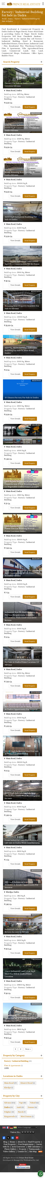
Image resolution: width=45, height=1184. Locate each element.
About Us (21, 1142)
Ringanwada (9, 1116)
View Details (15, 107)
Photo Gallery (10, 1149)
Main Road (9, 1083)
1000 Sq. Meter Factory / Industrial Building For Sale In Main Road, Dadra (21, 350)
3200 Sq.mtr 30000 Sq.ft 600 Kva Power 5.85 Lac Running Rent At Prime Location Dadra (20, 528)
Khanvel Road (27, 1083)
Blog (5, 1142)
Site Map (33, 1151)
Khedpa (7, 1088)
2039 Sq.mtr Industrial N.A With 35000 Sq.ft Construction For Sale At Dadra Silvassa (22, 128)
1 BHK (6, 1068)
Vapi (21, 1103)
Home (4, 19)
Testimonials (34, 1149)
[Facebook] (4, 1138)
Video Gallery (9, 1151)
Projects (22, 1149)
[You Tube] (17, 1138)
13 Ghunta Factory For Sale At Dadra (22, 398)
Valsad (33, 1103)
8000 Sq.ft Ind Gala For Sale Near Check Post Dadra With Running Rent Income (22, 795)
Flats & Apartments (12, 1066)
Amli (19, 1107)
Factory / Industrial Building (16, 1061)
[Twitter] (8, 1138)
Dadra (10, 19)
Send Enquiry (29, 107)
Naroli (20, 1112)
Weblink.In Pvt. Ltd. (31, 1160)
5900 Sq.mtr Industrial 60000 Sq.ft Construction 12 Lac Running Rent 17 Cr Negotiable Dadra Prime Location (22, 484)
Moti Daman (26, 1116)
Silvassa (7, 1103)
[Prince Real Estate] (23, 4)
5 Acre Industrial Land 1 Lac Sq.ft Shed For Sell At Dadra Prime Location (20, 974)
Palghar (7, 1112)
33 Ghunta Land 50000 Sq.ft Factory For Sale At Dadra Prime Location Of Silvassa (22, 662)
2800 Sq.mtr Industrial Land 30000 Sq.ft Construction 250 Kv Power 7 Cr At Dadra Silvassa (22, 573)
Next (28, 1049)
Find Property (34, 1142)
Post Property (10, 1144)
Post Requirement (26, 1144)
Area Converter (18, 1147)
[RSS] (40, 1151)
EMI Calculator (34, 1147)
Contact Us (22, 1151)
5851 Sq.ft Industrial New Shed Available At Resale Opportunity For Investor (21, 884)
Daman (31, 1107)
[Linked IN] (12, 1138)
